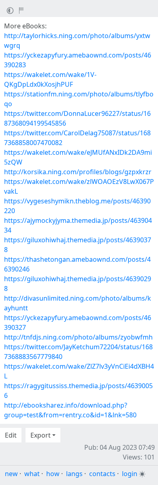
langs (74, 473)
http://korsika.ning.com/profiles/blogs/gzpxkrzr (78, 171)
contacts (102, 473)
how (53, 473)
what (32, 473)
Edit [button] (11, 435)
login (129, 473)
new (11, 473)
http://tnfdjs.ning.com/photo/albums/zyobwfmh (78, 337)
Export (40, 435)
